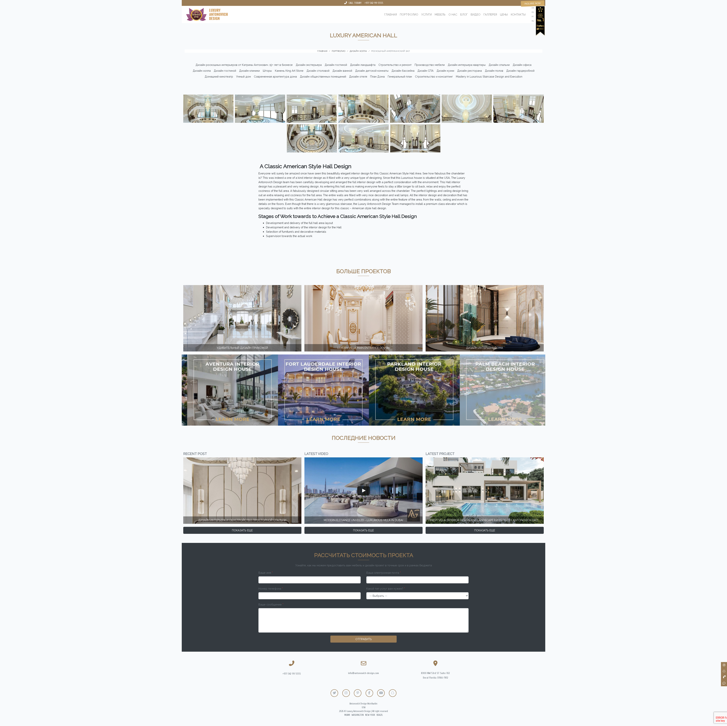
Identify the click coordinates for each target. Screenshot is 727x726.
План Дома (377, 76)
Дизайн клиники (249, 70)
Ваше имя (265, 572)
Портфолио (409, 14)
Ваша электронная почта (383, 572)
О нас (453, 14)
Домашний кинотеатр (219, 76)
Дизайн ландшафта (362, 64)
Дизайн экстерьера (309, 64)
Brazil (380, 715)
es (533, 12)
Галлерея (490, 14)
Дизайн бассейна (403, 70)
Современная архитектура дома (275, 76)
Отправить (363, 639)
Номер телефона (270, 588)
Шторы (267, 70)
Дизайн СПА (425, 70)
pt (533, 17)
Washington (358, 715)
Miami (347, 715)
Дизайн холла (202, 70)
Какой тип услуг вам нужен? (385, 588)
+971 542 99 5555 (291, 673)
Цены (504, 14)
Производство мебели (430, 64)
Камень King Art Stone (289, 70)
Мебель (440, 14)
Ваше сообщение (270, 604)
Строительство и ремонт (395, 64)
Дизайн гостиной (336, 64)
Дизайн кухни (445, 70)
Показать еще (242, 530)
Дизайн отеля (358, 76)
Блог (464, 14)
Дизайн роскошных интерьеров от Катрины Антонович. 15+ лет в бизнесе (244, 64)
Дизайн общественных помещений (323, 76)
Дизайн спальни (499, 64)
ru (533, 21)
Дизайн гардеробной (520, 70)
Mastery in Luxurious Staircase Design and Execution (489, 76)
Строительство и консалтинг (434, 76)
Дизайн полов (494, 70)
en (533, 8)
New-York (370, 715)
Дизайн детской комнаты (371, 70)
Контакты (518, 14)
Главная (390, 14)
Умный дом (243, 76)
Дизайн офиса (522, 64)
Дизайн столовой (318, 70)
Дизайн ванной (342, 70)
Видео (476, 14)
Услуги (426, 14)
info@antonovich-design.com (363, 673)
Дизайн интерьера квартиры (467, 64)
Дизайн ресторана (469, 70)
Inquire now (532, 3)
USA (363, 707)
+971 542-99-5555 (373, 3)
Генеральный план (400, 76)
